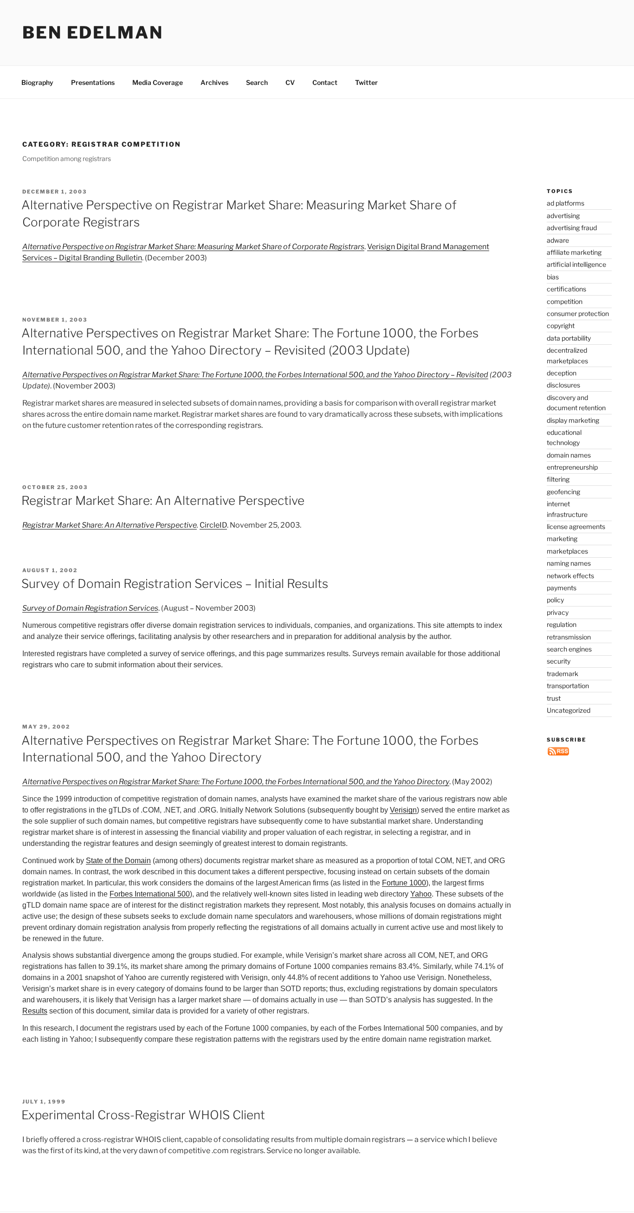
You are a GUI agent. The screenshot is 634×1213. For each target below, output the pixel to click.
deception (561, 373)
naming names (569, 563)
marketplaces (567, 551)
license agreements (576, 526)
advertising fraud (572, 228)
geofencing (563, 492)
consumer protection (578, 313)
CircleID (213, 525)
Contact (324, 82)
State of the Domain (118, 861)
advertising (563, 215)
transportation (568, 686)
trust (554, 698)
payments (561, 588)
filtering (558, 479)
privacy (558, 612)
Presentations (93, 82)
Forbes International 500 (150, 894)
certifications (566, 289)
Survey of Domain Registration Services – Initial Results (174, 583)
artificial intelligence (576, 264)
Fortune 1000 (404, 883)
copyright (561, 325)
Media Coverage (157, 82)
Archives (214, 82)
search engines (569, 649)
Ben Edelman (92, 32)
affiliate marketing (574, 252)
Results (34, 1011)
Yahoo (421, 894)
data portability (569, 338)
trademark (562, 673)
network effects (570, 576)
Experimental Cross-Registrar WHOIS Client (143, 1115)
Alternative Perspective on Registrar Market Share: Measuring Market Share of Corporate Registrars (193, 246)
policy (555, 600)
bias (553, 277)
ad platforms (565, 203)
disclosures (563, 385)
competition (564, 301)
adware (558, 240)
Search (257, 82)
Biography (37, 82)
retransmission (569, 637)
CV (290, 82)
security (558, 661)
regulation (561, 624)
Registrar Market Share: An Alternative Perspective (162, 500)
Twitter (366, 82)
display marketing (573, 420)
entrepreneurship (572, 467)
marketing (562, 538)
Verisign (403, 810)
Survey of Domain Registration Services (90, 608)
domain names (569, 455)
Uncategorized (568, 710)
